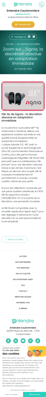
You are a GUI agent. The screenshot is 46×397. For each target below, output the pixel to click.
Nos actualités (23, 274)
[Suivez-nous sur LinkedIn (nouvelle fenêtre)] (15, 340)
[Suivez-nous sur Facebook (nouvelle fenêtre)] (8, 340)
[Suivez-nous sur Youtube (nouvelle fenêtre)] (23, 340)
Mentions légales (23, 297)
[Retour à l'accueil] (23, 4)
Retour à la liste (15, 239)
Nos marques (23, 268)
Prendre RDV (25, 24)
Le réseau (23, 308)
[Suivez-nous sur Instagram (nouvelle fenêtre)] (30, 340)
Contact (23, 291)
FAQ (23, 285)
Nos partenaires (23, 262)
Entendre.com (23, 303)
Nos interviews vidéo (23, 279)
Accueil (23, 256)
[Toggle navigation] (4, 5)
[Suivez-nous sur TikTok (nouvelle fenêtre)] (37, 340)
